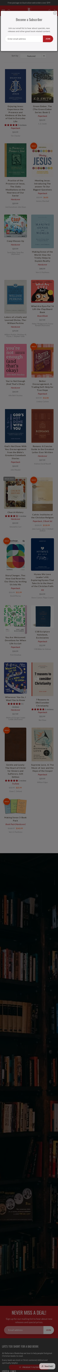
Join (48, 39)
